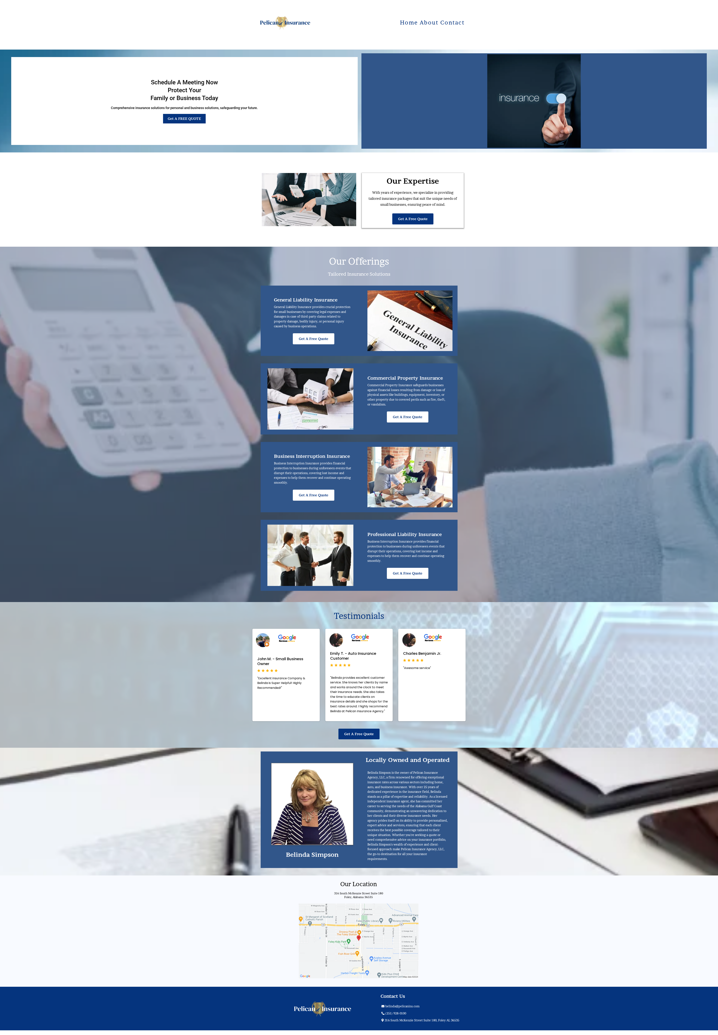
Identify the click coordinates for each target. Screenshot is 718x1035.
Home (409, 22)
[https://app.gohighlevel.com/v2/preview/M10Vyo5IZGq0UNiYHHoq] (304, 1008)
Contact (452, 22)
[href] (358, 941)
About (429, 22)
